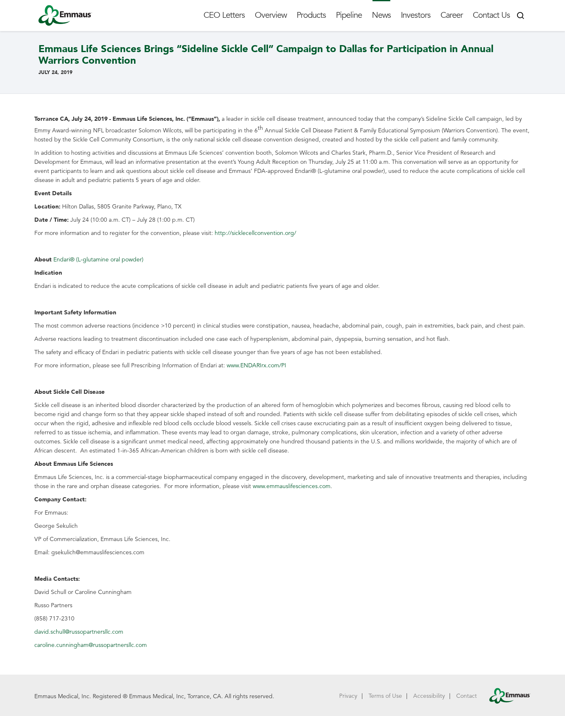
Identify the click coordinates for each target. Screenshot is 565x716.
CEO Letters (224, 15)
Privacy (348, 695)
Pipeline (349, 15)
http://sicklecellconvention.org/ (255, 233)
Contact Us (491, 15)
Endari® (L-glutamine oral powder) (98, 259)
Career (452, 15)
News (381, 15)
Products (311, 15)
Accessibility (429, 695)
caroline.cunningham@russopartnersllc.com (90, 645)
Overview (271, 15)
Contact (466, 695)
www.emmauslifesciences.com (291, 486)
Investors (416, 15)
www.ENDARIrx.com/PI (256, 365)
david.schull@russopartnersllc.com (78, 631)
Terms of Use (385, 695)
